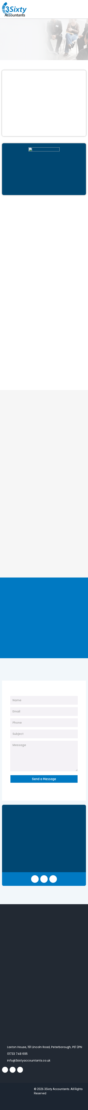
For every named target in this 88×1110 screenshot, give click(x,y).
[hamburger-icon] (81, 15)
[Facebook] (35, 879)
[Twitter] (53, 879)
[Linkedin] (44, 879)
